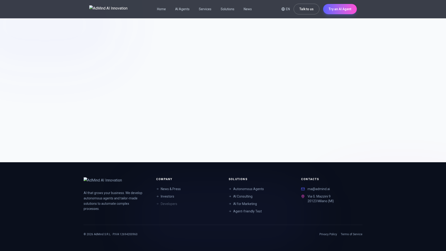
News (248, 9)
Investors (167, 196)
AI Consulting (243, 196)
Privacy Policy (328, 234)
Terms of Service (351, 234)
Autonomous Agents (248, 189)
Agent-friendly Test (247, 211)
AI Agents (182, 9)
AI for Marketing (245, 204)
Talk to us (306, 9)
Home (161, 9)
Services (205, 9)
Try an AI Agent (340, 9)
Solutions (227, 9)
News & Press (171, 189)
